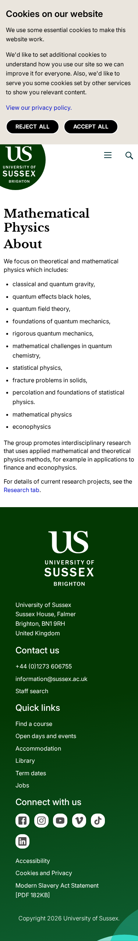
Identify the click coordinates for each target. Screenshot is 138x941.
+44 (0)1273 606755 (43, 666)
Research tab (21, 490)
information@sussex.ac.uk (51, 678)
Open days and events (45, 736)
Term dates (30, 773)
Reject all (32, 126)
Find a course (33, 723)
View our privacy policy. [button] (39, 107)
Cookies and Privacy (43, 873)
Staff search (31, 691)
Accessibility (32, 860)
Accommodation (38, 748)
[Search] (129, 161)
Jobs (22, 785)
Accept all (91, 126)
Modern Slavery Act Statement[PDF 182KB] (57, 890)
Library (25, 760)
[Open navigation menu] (108, 155)
